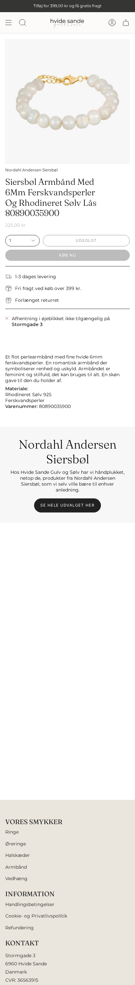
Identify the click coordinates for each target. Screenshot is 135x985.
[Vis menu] (8, 22)
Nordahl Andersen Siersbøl (31, 169)
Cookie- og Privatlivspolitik (36, 916)
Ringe (12, 832)
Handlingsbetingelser (29, 904)
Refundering (19, 928)
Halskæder (17, 855)
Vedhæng (16, 878)
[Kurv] (126, 22)
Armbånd (16, 867)
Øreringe (15, 844)
